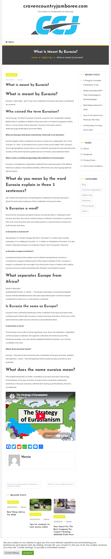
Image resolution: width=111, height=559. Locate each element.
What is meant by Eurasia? (27, 85)
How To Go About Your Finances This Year (93, 117)
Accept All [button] (27, 553)
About (86, 148)
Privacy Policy (89, 160)
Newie (20, 80)
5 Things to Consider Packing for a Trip (92, 82)
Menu (11, 42)
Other (84, 211)
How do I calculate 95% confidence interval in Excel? (22, 485)
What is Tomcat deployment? (60, 484)
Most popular (88, 206)
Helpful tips (11, 75)
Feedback (87, 154)
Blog (84, 184)
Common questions (91, 190)
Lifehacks (86, 200)
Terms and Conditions (93, 166)
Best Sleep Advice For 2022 (92, 107)
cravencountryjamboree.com (55, 6)
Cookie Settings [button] (12, 553)
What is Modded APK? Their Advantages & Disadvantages (93, 95)
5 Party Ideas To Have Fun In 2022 (92, 127)
